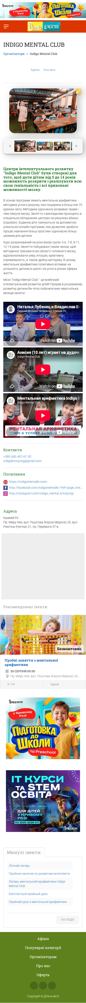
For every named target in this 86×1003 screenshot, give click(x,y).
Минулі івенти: (24, 852)
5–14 (11, 684)
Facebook (34, 986)
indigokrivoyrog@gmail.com (22, 461)
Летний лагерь (19, 865)
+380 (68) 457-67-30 (17, 456)
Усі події (67, 919)
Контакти (49, 69)
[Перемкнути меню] (6, 26)
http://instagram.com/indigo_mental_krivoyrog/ (41, 493)
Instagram (43, 986)
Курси (54, 684)
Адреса (35, 69)
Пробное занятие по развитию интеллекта (39, 873)
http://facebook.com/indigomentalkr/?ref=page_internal (47, 487)
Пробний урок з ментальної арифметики (38, 902)
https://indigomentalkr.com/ (28, 481)
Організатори (14, 54)
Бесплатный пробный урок (28, 894)
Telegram (52, 986)
